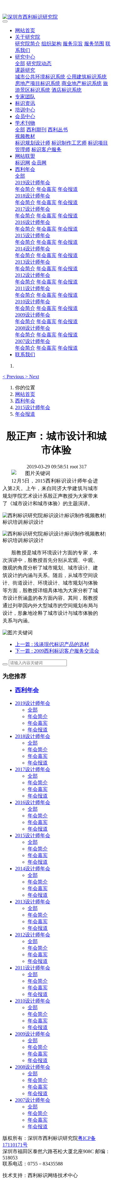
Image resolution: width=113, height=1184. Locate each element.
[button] (14, 376)
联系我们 (25, 354)
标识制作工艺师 (69, 143)
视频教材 (25, 136)
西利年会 (25, 169)
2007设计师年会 (32, 341)
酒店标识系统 (66, 90)
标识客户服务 (46, 149)
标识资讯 (25, 103)
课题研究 (25, 70)
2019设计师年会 (32, 182)
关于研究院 (27, 37)
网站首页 (25, 30)
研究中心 (25, 57)
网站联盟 (25, 156)
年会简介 (25, 189)
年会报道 (68, 189)
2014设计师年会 (32, 248)
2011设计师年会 (32, 288)
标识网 (22, 162)
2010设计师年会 (32, 301)
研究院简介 (27, 43)
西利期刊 (36, 129)
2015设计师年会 (32, 235)
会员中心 (25, 116)
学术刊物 (25, 123)
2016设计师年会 (32, 222)
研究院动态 (38, 63)
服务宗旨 (73, 43)
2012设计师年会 (32, 275)
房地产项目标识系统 (37, 83)
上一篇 (52, 644)
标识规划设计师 (32, 143)
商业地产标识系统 (82, 83)
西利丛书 (58, 129)
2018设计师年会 (32, 195)
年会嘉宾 (46, 189)
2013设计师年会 (32, 262)
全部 (20, 63)
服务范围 (94, 43)
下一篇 (57, 651)
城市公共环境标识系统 (40, 76)
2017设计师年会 (32, 209)
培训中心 (25, 109)
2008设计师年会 (32, 328)
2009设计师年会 (32, 314)
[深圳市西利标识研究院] (56, 17)
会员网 (38, 162)
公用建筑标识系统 (87, 76)
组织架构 (51, 43)
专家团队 (25, 96)
